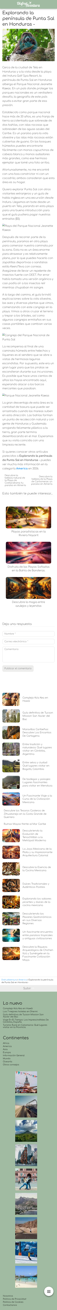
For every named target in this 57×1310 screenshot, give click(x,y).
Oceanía (7, 1062)
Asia (5, 1049)
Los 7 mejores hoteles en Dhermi (20, 1011)
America (7, 1046)
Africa (6, 1043)
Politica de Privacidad (14, 1299)
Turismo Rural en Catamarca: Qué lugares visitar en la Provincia (25, 1026)
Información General (14, 1055)
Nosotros (8, 1296)
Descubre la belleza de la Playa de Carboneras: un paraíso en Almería (41, 480)
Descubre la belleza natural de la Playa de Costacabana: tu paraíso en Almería (15, 480)
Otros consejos (11, 1065)
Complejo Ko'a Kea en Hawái (18, 1008)
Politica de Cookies (13, 1302)
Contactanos (10, 1305)
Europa (7, 1052)
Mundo (7, 1058)
